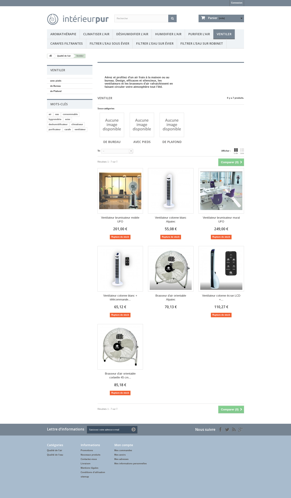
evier (67, 119)
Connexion (236, 3)
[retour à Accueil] (50, 56)
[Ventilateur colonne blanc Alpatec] (171, 191)
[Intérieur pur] (78, 17)
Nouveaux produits (90, 455)
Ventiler (224, 34)
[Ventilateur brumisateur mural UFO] (221, 191)
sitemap (85, 476)
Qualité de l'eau (55, 455)
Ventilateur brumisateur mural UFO (221, 219)
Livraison (85, 463)
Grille (236, 153)
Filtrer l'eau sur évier (154, 43)
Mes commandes (123, 450)
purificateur (55, 129)
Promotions (87, 450)
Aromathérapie (63, 34)
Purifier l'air (199, 34)
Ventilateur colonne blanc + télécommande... (120, 297)
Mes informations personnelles (130, 463)
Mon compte (123, 445)
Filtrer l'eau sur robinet (201, 43)
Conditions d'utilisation (93, 472)
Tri (99, 151)
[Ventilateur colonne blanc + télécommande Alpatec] (120, 269)
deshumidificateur (58, 124)
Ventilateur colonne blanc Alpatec (170, 219)
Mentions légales (89, 468)
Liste (242, 153)
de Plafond (55, 91)
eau (57, 114)
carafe (67, 129)
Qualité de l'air (64, 56)
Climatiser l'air (96, 34)
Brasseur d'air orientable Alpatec (170, 297)
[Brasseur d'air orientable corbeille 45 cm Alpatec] (120, 347)
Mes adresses (121, 459)
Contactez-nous (89, 459)
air (50, 114)
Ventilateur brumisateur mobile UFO (120, 219)
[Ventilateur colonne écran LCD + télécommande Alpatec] (221, 269)
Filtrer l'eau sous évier (109, 43)
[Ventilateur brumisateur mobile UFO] (120, 191)
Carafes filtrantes (66, 43)
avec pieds (55, 80)
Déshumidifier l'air (132, 34)
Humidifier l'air (168, 34)
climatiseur (77, 124)
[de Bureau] (112, 125)
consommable (70, 114)
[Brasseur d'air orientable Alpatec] (171, 269)
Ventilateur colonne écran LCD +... (221, 297)
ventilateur (80, 129)
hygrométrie (55, 119)
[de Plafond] (172, 125)
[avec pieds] (142, 125)
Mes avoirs (120, 455)
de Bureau (55, 86)
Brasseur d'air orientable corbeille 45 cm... (120, 375)
